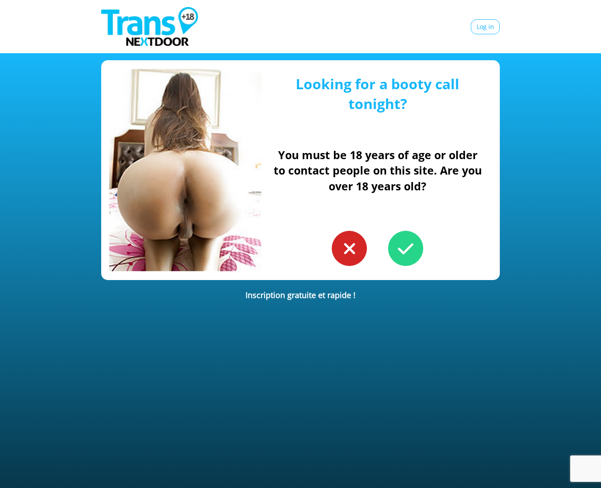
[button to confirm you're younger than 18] (349, 248)
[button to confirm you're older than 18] (405, 248)
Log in (485, 26)
